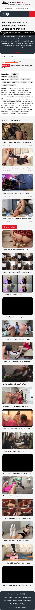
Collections (7, 600)
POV (30, 82)
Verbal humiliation (9, 85)
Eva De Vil (14, 74)
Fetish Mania (22, 607)
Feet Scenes (13, 77)
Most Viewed (8, 597)
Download (5, 66)
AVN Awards (27, 597)
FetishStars (23, 594)
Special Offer (14, 604)
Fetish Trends (17, 600)
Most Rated (17, 597)
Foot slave (6, 82)
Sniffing (23, 82)
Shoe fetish (14, 79)
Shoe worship (25, 79)
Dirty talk (15, 82)
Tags (23, 604)
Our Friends (27, 600)
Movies (10, 594)
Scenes (16, 594)
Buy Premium (17, 52)
